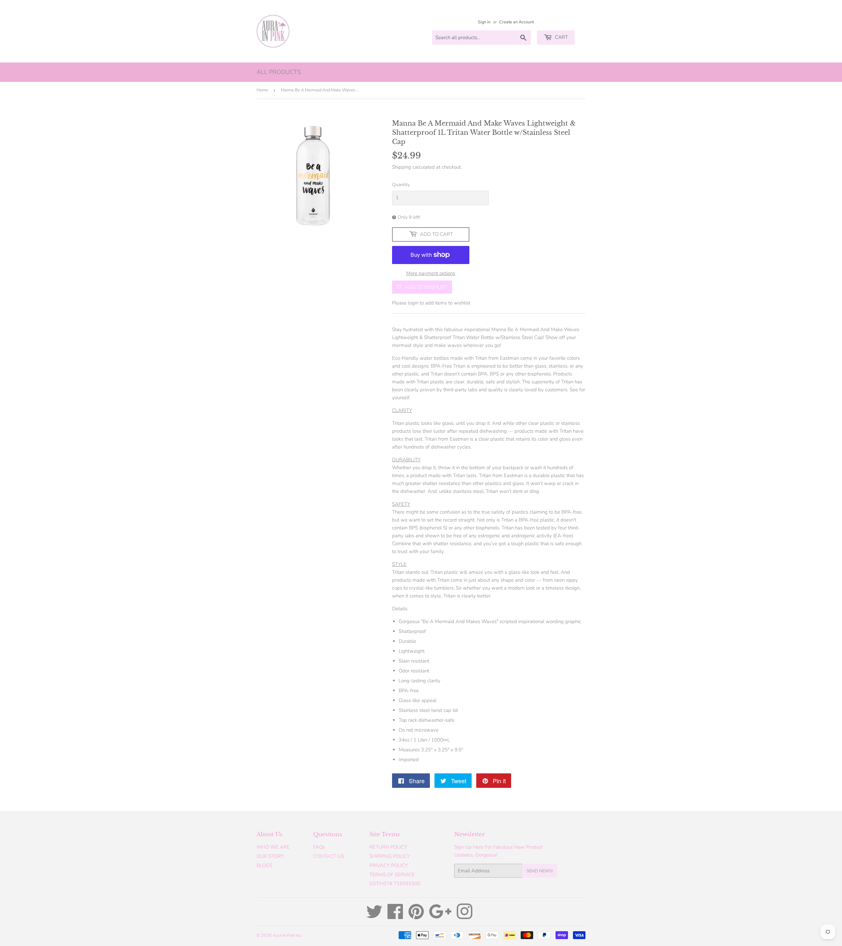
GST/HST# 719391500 (394, 883)
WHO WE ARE (273, 847)
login (413, 303)
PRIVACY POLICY (388, 865)
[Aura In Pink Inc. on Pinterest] (416, 916)
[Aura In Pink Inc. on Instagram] (464, 916)
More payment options (430, 273)
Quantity (401, 185)
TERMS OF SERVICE (392, 874)
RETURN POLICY (388, 847)
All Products (279, 72)
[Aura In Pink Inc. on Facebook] (395, 916)
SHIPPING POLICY (389, 856)
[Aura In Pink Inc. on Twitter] (374, 916)
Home (262, 90)
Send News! (540, 871)
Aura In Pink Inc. (287, 935)
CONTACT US (328, 856)
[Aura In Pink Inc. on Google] (440, 916)
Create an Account (516, 22)
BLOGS (264, 865)
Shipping (401, 167)
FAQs (319, 847)
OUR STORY (270, 856)
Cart (561, 37)
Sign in (484, 22)
